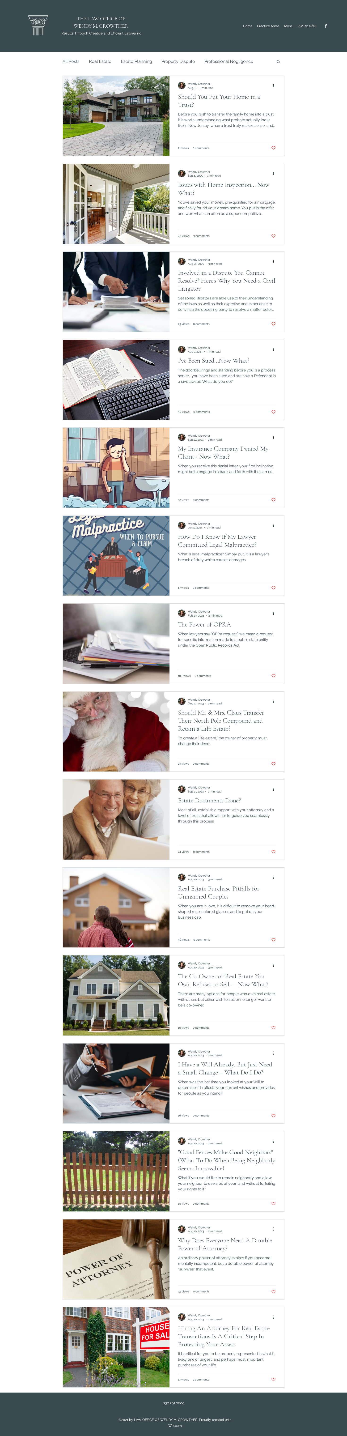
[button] (278, 62)
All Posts (71, 61)
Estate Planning (136, 61)
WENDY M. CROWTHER (101, 26)
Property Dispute (178, 61)
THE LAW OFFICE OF (101, 19)
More (209, 61)
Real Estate (100, 61)
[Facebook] (325, 26)
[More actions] (275, 85)
